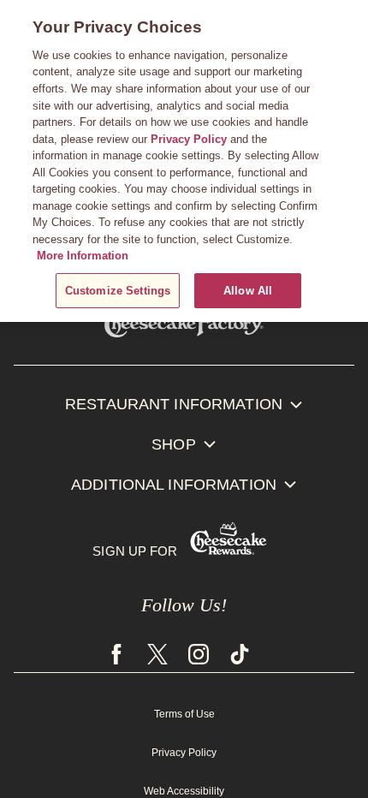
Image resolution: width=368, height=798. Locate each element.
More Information (82, 255)
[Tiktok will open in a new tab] (239, 656)
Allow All (247, 290)
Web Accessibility (184, 790)
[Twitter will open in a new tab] (157, 656)
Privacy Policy (184, 752)
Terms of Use (184, 713)
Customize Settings (117, 290)
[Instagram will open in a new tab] (198, 656)
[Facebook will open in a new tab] (121, 656)
